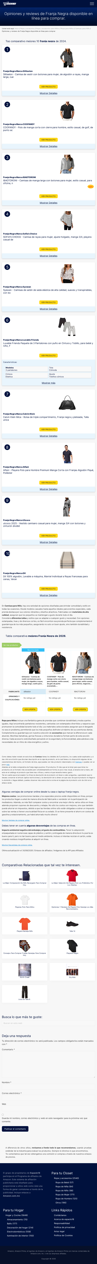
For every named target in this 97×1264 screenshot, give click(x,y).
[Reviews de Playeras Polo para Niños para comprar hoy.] (24, 900)
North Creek (24, 977)
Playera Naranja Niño (25, 931)
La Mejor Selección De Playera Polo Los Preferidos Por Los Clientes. (72, 884)
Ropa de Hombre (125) (66, 1198)
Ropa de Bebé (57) (65, 1182)
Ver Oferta (29, 709)
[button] (92, 4)
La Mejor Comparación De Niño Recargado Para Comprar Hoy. (24, 884)
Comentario (8, 1049)
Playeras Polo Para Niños (24, 907)
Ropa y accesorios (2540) (66, 1178)
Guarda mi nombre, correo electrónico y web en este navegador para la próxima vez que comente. (44, 1120)
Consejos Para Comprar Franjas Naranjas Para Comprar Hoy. (24, 954)
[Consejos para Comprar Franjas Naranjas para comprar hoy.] (24, 946)
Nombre (6, 1082)
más (7, 765)
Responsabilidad (62, 1223)
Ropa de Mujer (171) (65, 1194)
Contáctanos (60, 1215)
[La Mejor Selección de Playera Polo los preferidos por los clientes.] (72, 875)
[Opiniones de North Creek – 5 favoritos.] (24, 970)
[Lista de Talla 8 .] (24, 992)
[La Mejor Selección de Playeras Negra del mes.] (72, 946)
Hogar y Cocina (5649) (17, 1215)
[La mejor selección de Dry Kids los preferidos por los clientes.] (72, 970)
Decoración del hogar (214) (20, 1227)
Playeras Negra (72, 953)
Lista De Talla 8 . (24, 999)
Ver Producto (48, 87)
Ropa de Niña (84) (64, 1186)
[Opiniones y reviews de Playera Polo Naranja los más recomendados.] (72, 900)
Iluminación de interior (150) (20, 1235)
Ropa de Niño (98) (64, 1190)
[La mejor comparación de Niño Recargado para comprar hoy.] (24, 875)
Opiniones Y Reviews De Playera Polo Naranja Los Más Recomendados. (72, 908)
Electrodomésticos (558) (19, 1231)
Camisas (78, 762)
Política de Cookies (63, 1235)
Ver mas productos (10, 645)
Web (4, 1104)
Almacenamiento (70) (17, 1219)
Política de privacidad (64, 1227)
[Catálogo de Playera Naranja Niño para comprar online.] (24, 924)
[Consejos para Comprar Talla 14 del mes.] (72, 924)
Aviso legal (59, 1231)
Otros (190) (61, 1202)
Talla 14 (72, 931)
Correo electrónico (12, 1093)
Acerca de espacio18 (64, 1219)
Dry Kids (72, 977)
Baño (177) (12, 1223)
